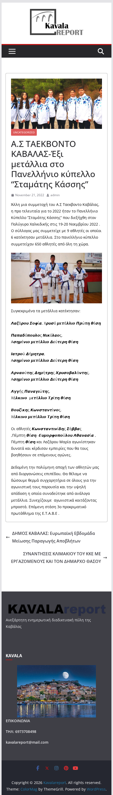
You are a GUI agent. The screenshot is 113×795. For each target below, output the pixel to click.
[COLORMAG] (56, 605)
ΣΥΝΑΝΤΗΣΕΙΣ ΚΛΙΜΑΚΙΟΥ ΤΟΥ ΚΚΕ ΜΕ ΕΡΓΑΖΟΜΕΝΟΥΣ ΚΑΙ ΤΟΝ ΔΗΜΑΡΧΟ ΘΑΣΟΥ (56, 557)
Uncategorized (24, 132)
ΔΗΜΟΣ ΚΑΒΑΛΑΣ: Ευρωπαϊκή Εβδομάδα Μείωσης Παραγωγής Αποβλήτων (53, 537)
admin (55, 195)
